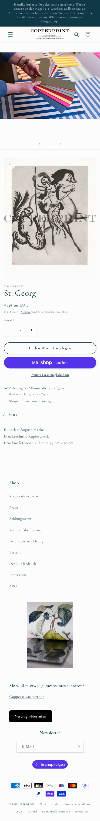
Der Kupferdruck (22, 564)
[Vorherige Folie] (39, 144)
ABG (13, 586)
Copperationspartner (26, 696)
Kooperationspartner (25, 496)
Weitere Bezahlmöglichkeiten (50, 375)
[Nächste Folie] (61, 144)
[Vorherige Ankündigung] (9, 13)
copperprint (27, 804)
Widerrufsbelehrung (25, 530)
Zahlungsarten (20, 519)
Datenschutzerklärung (26, 541)
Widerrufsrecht (49, 804)
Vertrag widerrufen (31, 716)
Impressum (17, 575)
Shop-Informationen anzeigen (32, 401)
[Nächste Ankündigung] (91, 13)
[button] (10, 34)
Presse (14, 507)
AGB (19, 811)
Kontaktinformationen (56, 811)
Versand (25, 311)
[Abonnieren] (77, 747)
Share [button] (13, 414)
